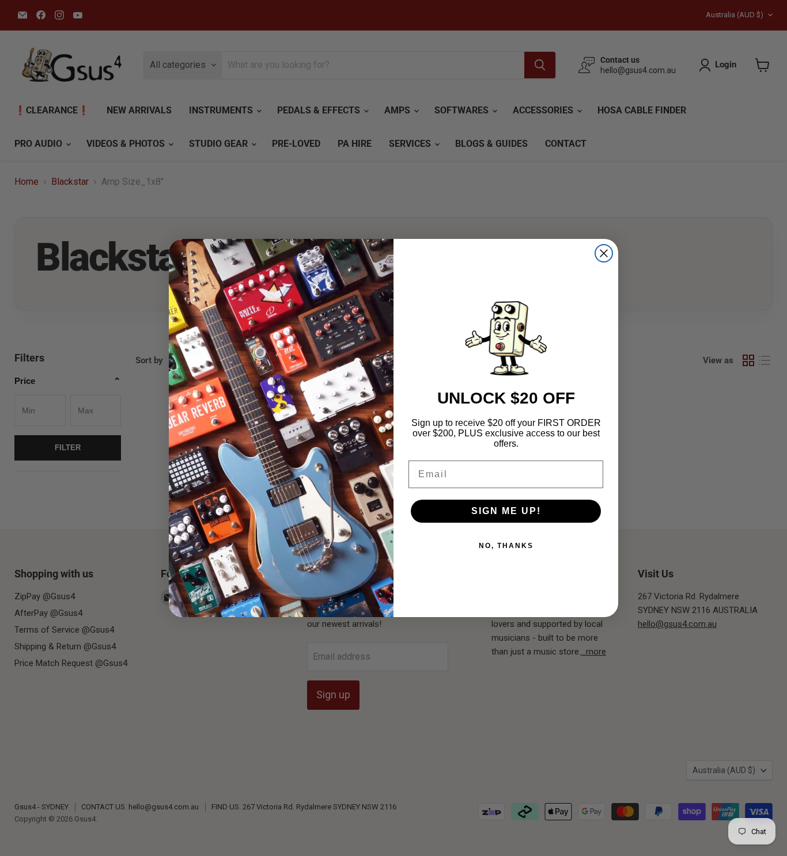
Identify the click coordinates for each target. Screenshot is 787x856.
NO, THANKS (506, 546)
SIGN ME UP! (506, 511)
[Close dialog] (603, 253)
